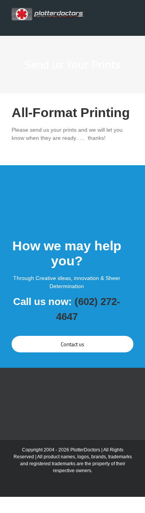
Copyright (32, 450)
